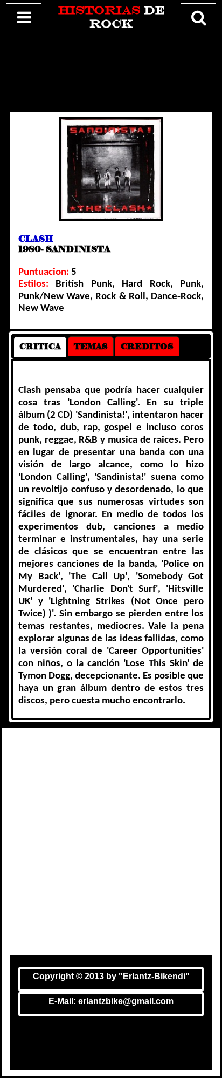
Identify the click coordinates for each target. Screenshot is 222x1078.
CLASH (35, 239)
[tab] (40, 346)
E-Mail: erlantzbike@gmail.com (111, 1001)
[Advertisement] (111, 69)
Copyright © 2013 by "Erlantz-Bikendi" (111, 976)
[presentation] (40, 346)
